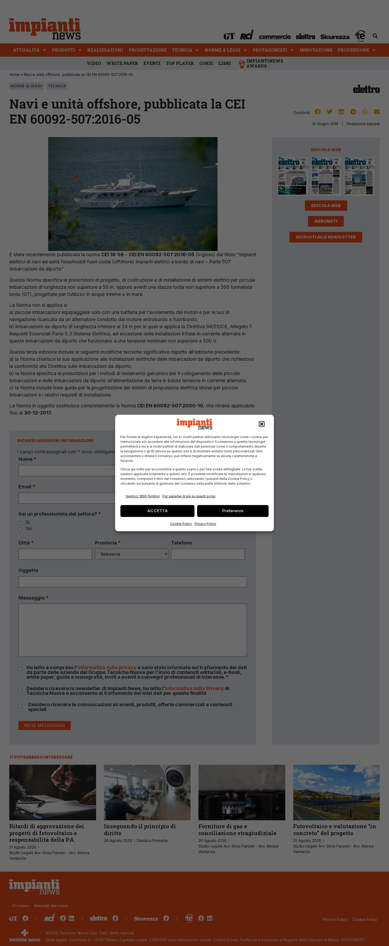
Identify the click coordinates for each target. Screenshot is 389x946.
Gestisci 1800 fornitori (143, 496)
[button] (261, 424)
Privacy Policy (205, 524)
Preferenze (232, 510)
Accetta (157, 510)
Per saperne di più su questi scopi (188, 496)
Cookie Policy (181, 524)
